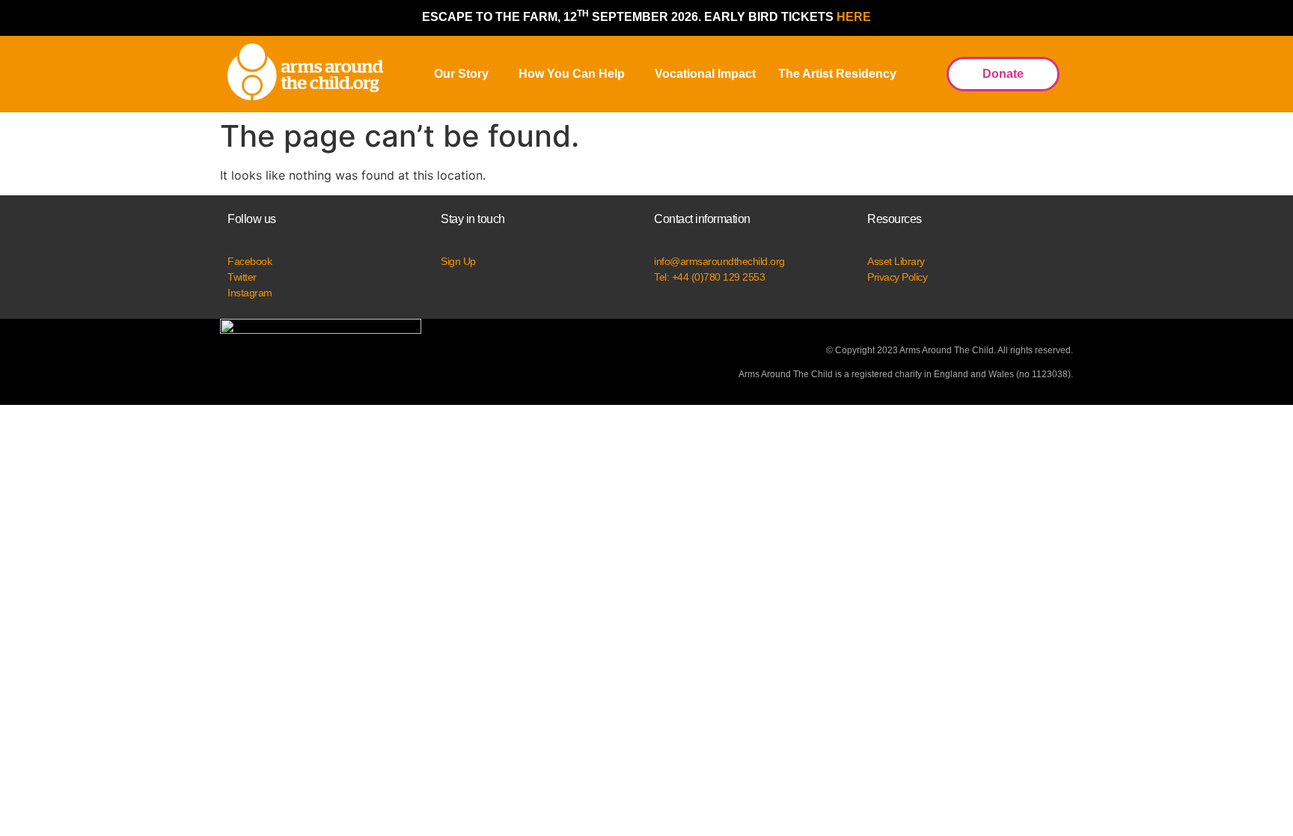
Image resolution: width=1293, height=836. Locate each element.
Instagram (249, 293)
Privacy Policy (897, 277)
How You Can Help (572, 73)
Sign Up (458, 261)
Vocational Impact (705, 73)
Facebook (249, 261)
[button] (465, 74)
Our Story (461, 73)
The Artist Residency (837, 73)
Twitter (242, 277)
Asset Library (896, 261)
